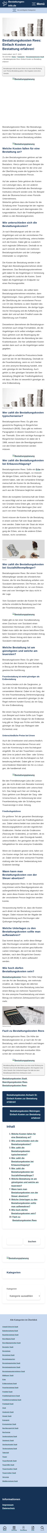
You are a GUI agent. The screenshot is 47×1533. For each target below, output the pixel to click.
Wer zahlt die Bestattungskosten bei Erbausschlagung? (22, 1161)
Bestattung (23, 1530)
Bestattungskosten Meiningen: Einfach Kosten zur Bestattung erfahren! (25, 1114)
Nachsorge (6, 1432)
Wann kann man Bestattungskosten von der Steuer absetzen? (24, 1192)
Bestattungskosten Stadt (35, 57)
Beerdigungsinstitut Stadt (11, 1343)
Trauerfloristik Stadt (9, 1461)
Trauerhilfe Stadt (8, 1465)
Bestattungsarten (8, 1359)
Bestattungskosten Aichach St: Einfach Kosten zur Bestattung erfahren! (22, 1098)
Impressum (8, 1505)
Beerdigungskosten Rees (14, 1082)
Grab (4, 1408)
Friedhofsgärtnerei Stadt (11, 1396)
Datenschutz (8, 1508)
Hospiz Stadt (6, 1416)
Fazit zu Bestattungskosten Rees (24, 1218)
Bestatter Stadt (7, 1347)
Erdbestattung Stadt (9, 1383)
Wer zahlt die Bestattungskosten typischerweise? (20, 1151)
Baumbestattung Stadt (10, 1335)
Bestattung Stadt (8, 1355)
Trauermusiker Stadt (9, 1469)
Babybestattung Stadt (10, 1331)
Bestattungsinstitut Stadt (11, 1363)
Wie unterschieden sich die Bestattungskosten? (24, 1142)
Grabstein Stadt (8, 1412)
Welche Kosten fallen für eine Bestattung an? (23, 1135)
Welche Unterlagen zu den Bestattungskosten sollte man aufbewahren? (24, 1203)
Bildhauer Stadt (7, 1375)
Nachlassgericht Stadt (10, 1428)
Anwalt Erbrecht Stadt (10, 1327)
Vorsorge (14, 1530)
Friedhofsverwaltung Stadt (11, 1400)
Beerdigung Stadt (8, 1339)
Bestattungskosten (11, 977)
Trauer (4, 1457)
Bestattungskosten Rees (14, 1085)
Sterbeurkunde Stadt (9, 1444)
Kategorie (21, 57)
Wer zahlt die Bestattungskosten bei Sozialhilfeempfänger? (22, 1172)
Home (5, 1530)
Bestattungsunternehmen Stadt (13, 1371)
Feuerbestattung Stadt (10, 1388)
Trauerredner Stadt (9, 1473)
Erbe (32, 1530)
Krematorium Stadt (9, 1424)
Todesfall (5, 1453)
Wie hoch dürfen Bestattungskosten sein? (23, 1212)
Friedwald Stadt (7, 1404)
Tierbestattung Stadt (9, 1449)
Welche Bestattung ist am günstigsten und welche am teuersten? (25, 1182)
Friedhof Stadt (7, 1392)
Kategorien (12, 1288)
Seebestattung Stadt (9, 1436)
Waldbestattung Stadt (10, 1481)
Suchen (32, 1241)
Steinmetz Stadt (8, 1440)
